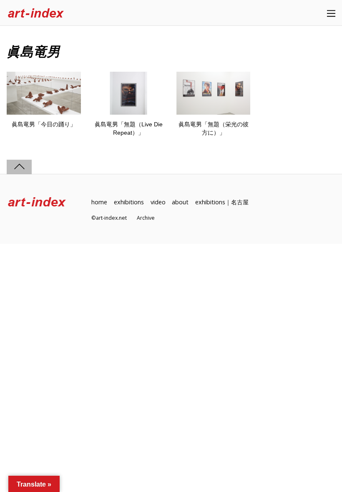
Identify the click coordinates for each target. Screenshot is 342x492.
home (99, 202)
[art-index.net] (36, 13)
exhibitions (129, 202)
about (180, 202)
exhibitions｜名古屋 (222, 202)
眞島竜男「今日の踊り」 (44, 124)
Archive (146, 217)
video (158, 202)
